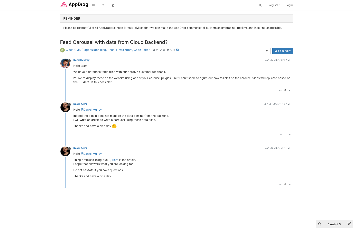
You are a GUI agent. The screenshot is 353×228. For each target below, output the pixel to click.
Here (115, 159)
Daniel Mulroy (81, 59)
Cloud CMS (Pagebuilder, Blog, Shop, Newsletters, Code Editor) (108, 49)
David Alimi (80, 103)
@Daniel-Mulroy (91, 109)
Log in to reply (283, 50)
